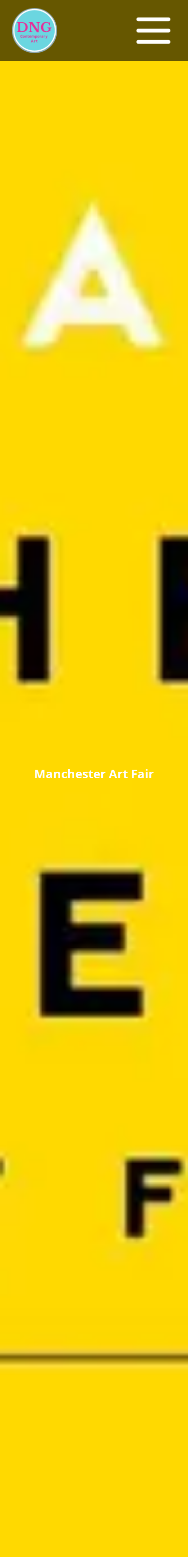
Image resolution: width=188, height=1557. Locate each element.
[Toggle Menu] (153, 30)
